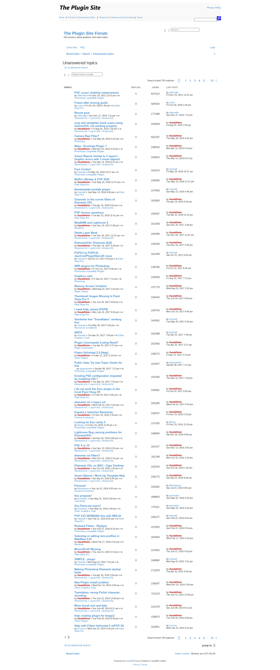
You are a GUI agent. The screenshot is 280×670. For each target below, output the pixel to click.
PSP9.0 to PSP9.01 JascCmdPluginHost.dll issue (93, 254)
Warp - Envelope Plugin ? (90, 146)
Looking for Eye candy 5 (89, 422)
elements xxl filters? (87, 455)
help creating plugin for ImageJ (94, 615)
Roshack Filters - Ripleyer (90, 525)
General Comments (84, 417)
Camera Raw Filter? (86, 136)
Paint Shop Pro (81, 184)
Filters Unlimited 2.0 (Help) (91, 352)
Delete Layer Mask (85, 232)
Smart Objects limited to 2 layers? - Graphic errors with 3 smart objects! (97, 158)
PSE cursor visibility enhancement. (96, 92)
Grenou (81, 628)
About (140, 17)
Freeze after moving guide (91, 102)
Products (72, 17)
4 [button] (199, 80)
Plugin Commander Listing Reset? (96, 342)
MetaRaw (79, 228)
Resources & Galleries (85, 327)
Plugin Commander (83, 348)
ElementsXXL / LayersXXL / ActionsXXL (94, 118)
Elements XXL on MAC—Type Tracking (99, 465)
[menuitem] (82, 47)
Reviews (115, 17)
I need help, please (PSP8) (91, 309)
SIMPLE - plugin (84, 559)
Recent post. (82, 112)
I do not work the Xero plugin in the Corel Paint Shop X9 (97, 390)
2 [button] (190, 80)
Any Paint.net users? (87, 505)
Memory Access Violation (90, 286)
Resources (104, 17)
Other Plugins (81, 358)
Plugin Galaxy (81, 291)
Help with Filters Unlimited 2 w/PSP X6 (99, 625)
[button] (179, 80)
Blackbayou (83, 488)
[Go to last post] (180, 92)
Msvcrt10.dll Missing (87, 549)
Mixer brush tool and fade (90, 605)
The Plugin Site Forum (85, 33)
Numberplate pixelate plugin (92, 189)
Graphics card (83, 276)
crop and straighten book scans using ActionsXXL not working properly (98, 124)
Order (92, 17)
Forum (124, 17)
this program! (83, 495)
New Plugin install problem (91, 582)
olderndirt (82, 95)
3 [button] (195, 80)
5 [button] (204, 80)
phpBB (129, 661)
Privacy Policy (214, 7)
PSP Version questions (89, 212)
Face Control (82, 169)
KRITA (78, 332)
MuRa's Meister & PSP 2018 (91, 179)
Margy (80, 425)
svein (80, 105)
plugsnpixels (86, 368)
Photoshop (79, 141)
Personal (80, 485)
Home (62, 17)
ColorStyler (79, 501)
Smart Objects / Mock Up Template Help (99, 475)
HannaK (81, 172)
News (131, 17)
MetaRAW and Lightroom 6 (91, 222)
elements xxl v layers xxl (90, 402)
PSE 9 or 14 (81, 445)
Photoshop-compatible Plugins (89, 98)
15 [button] (212, 80)
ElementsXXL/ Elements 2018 (93, 242)
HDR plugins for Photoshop (91, 266)
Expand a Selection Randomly (93, 412)
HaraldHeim (83, 129)
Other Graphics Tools (85, 511)
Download (83, 17)
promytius (82, 498)
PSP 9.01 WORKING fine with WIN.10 (97, 515)
